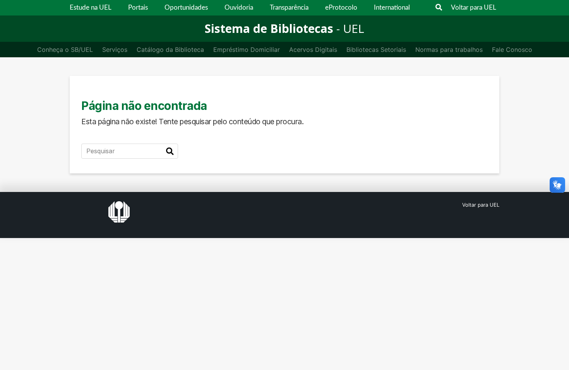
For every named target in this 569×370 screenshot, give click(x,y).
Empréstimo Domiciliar (246, 49)
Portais (138, 7)
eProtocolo (341, 7)
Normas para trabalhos (449, 49)
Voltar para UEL (473, 7)
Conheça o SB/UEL (65, 49)
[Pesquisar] (169, 151)
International (392, 7)
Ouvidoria (239, 7)
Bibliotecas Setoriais (376, 49)
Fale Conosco (512, 49)
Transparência (289, 7)
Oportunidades (186, 7)
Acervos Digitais (313, 49)
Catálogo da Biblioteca (170, 49)
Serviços (114, 49)
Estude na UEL (90, 7)
